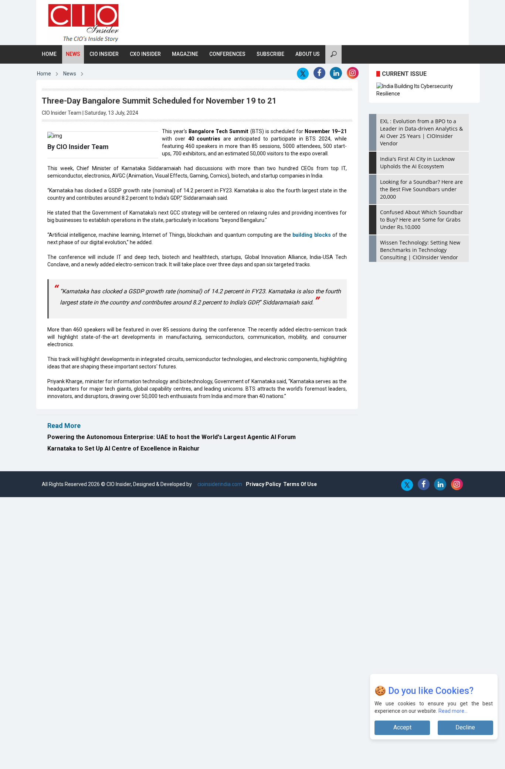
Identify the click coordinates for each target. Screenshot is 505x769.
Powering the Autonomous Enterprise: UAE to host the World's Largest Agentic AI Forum (171, 437)
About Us (307, 54)
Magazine (185, 54)
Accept (402, 727)
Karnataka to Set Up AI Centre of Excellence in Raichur (123, 448)
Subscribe (270, 54)
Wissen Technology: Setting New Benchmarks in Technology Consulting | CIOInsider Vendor (420, 250)
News (73, 54)
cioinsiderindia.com (219, 484)
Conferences (227, 54)
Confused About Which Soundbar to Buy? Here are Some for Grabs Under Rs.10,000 (421, 219)
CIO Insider (104, 54)
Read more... (453, 711)
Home (49, 54)
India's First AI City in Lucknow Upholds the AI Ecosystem (417, 162)
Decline (465, 727)
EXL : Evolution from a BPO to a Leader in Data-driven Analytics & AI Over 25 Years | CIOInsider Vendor (421, 132)
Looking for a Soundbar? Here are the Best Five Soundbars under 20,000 (421, 189)
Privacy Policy (263, 484)
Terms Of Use (300, 484)
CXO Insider (145, 54)
